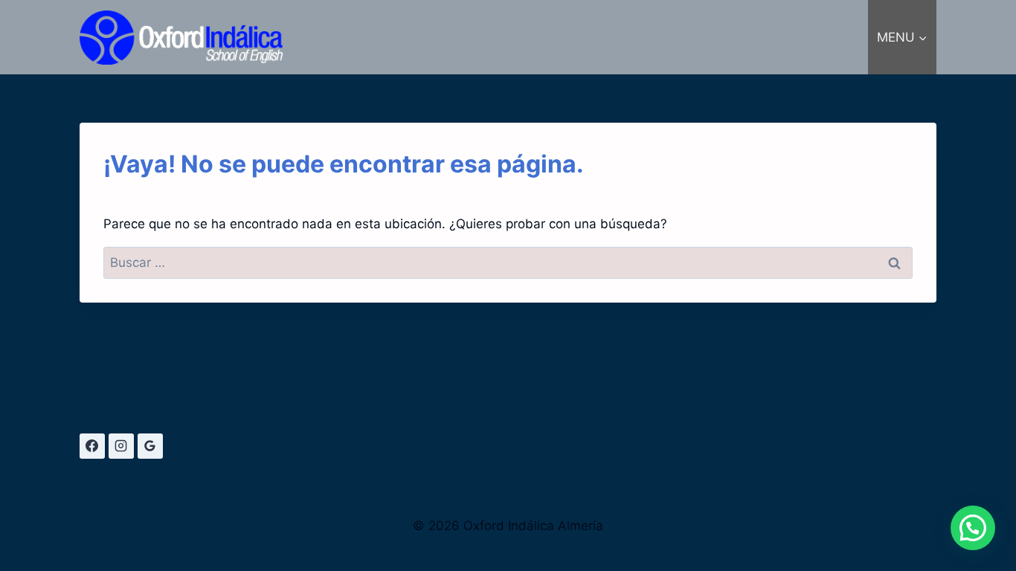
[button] (973, 528)
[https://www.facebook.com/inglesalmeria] (92, 446)
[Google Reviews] (150, 446)
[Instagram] (121, 446)
